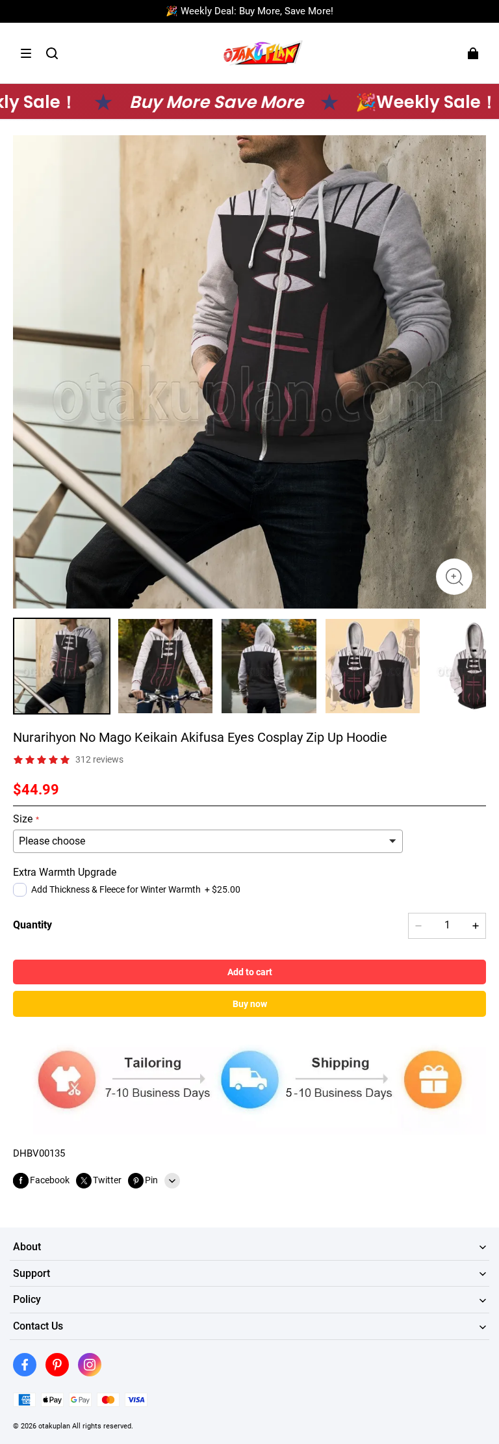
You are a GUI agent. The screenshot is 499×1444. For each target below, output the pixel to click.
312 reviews (99, 759)
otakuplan (54, 1425)
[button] (26, 53)
